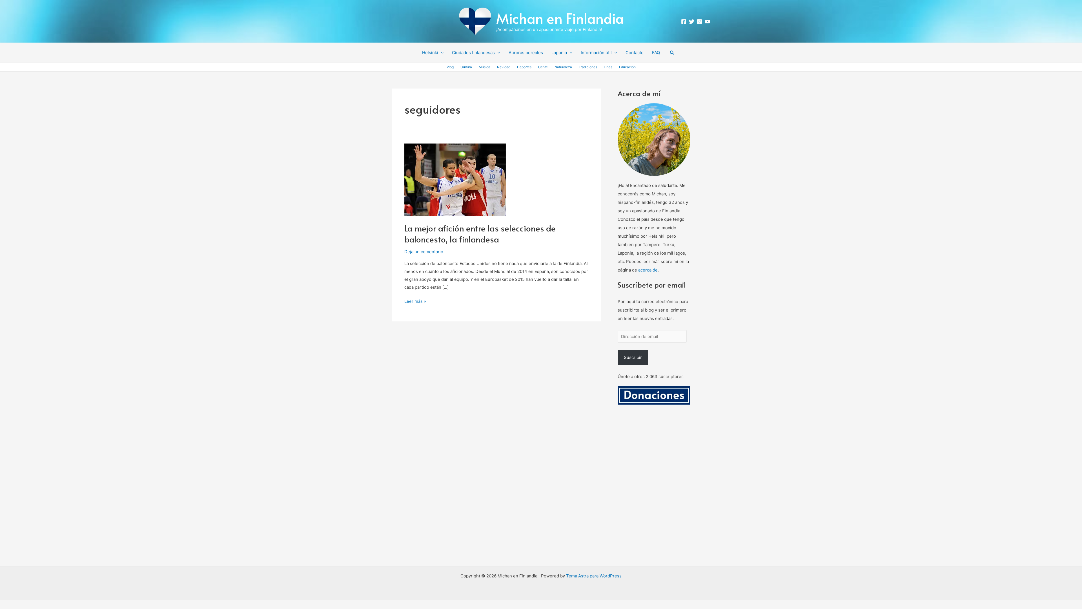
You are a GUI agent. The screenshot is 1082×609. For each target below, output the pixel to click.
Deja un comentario (423, 251)
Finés (608, 67)
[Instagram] (699, 21)
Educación (627, 67)
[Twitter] (691, 21)
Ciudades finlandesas (473, 52)
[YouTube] (707, 21)
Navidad (503, 67)
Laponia (559, 52)
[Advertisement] (654, 492)
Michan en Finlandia (560, 18)
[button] (441, 53)
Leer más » (415, 300)
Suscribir (633, 357)
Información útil (596, 52)
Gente (543, 67)
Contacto (635, 52)
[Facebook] (683, 21)
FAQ (656, 52)
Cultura (466, 67)
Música (484, 67)
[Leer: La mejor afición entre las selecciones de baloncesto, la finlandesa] (455, 179)
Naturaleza (563, 67)
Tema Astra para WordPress (594, 576)
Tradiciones (588, 67)
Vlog (450, 67)
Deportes (524, 67)
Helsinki (430, 52)
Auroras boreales (526, 52)
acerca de (648, 270)
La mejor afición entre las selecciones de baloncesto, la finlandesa (480, 233)
